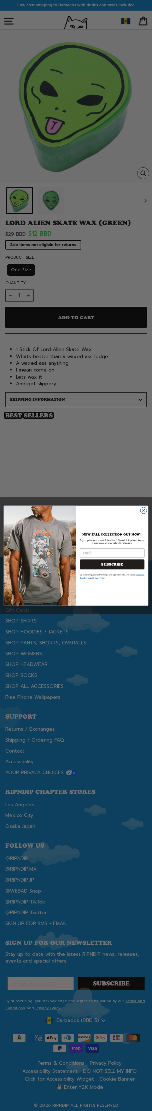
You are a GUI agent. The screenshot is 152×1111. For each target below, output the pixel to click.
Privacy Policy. (99, 578)
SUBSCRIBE (112, 564)
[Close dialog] (143, 510)
